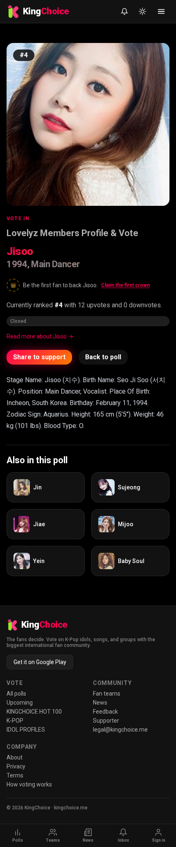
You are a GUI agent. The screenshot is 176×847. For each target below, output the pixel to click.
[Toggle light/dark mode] (142, 11)
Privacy (16, 766)
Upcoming (20, 702)
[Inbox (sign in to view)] (124, 11)
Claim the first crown (125, 285)
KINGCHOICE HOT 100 (34, 711)
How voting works (29, 784)
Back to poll (103, 357)
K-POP (15, 720)
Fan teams (106, 693)
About (15, 757)
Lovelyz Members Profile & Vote (72, 233)
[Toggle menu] (161, 11)
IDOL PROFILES (26, 729)
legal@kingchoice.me (120, 729)
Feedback (105, 711)
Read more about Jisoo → (40, 336)
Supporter (106, 720)
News (100, 702)
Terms (15, 775)
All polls (16, 693)
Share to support (39, 357)
